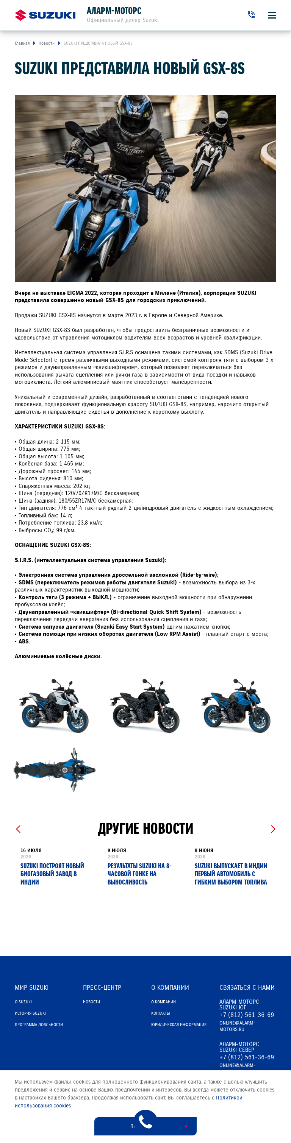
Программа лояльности (39, 1024)
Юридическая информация (179, 1024)
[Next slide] (273, 829)
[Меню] (272, 15)
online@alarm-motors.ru (237, 1026)
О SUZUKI (23, 1001)
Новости (91, 1001)
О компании (163, 1001)
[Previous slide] (18, 829)
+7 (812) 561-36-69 (246, 1015)
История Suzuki (30, 1013)
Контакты (160, 1013)
